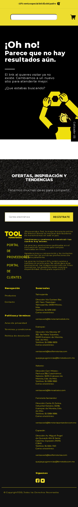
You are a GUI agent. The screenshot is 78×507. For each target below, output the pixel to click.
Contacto (10, 302)
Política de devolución (17, 335)
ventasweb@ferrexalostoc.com (49, 390)
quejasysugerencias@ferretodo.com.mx (49, 358)
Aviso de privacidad (16, 323)
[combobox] (33, 17)
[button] (67, 18)
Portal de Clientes (13, 271)
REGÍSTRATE (61, 216)
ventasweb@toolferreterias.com (49, 351)
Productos (10, 295)
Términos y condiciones (18, 329)
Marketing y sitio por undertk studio (39, 498)
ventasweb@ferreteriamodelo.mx (49, 319)
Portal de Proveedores (13, 251)
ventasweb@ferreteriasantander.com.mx (49, 422)
